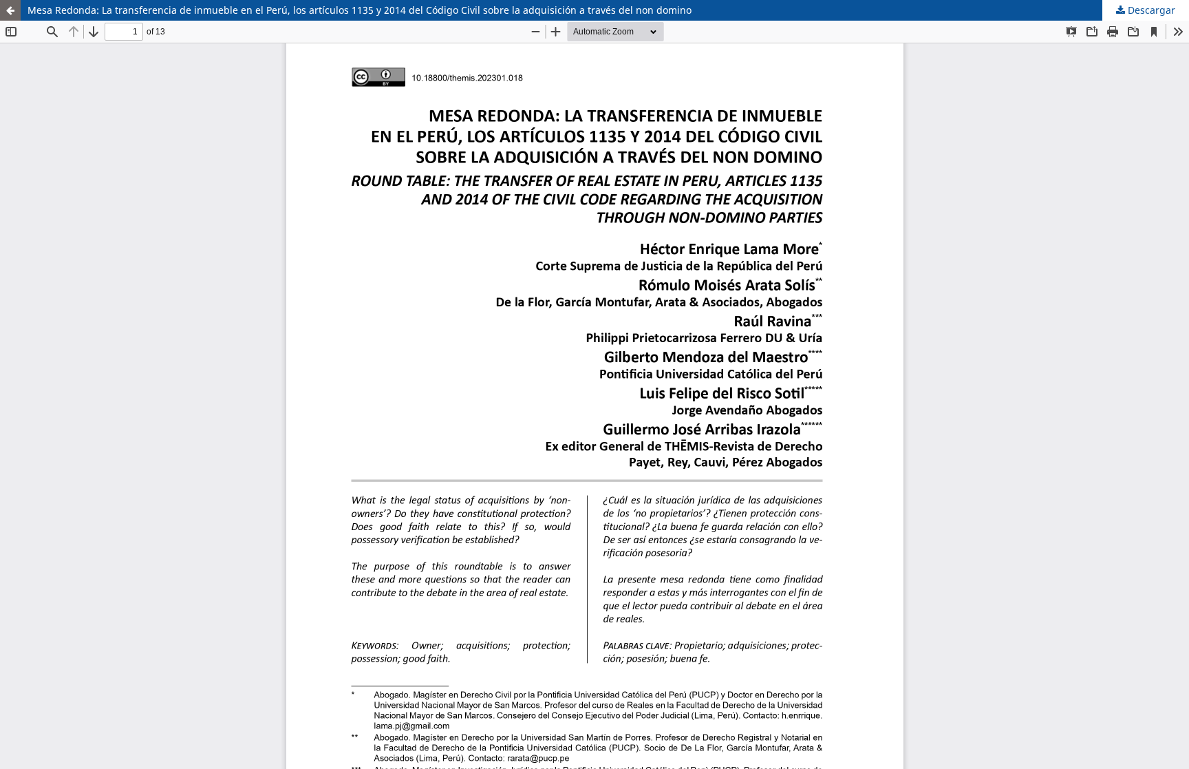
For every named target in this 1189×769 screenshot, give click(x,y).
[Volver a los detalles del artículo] (10, 10)
